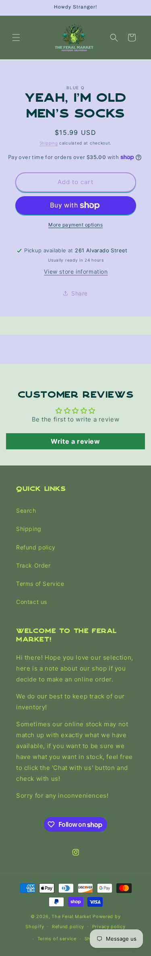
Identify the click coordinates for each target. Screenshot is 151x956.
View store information (76, 271)
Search (26, 510)
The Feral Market (71, 916)
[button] (16, 37)
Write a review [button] (75, 441)
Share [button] (79, 293)
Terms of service (57, 938)
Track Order (33, 565)
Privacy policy (109, 926)
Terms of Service (40, 583)
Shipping (48, 142)
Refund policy (36, 547)
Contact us (31, 601)
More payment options (75, 225)
